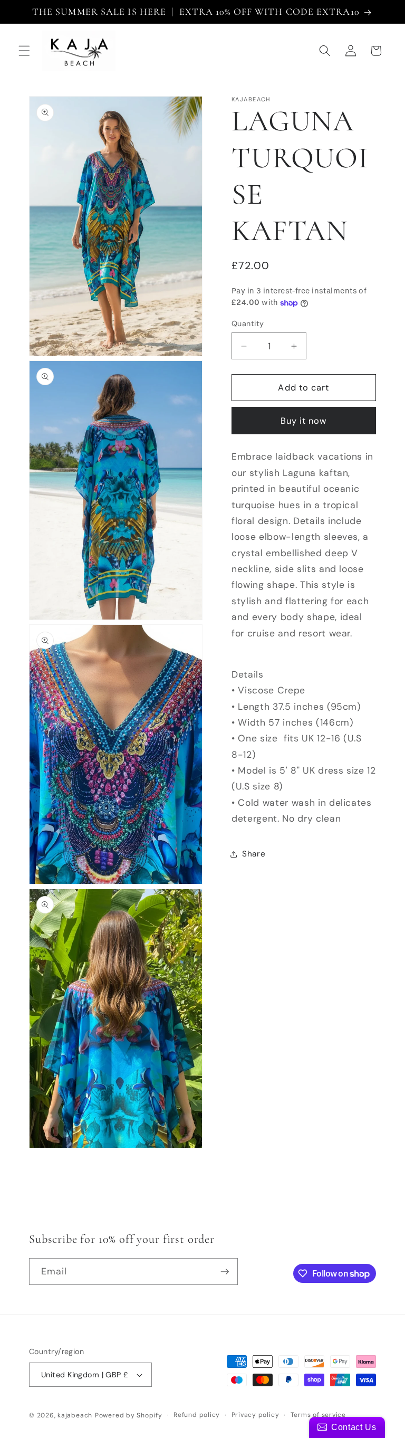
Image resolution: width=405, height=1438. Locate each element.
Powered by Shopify (128, 1415)
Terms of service (318, 1415)
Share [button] (253, 854)
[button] (24, 50)
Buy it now (304, 420)
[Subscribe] (224, 1271)
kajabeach (74, 1415)
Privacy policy (255, 1415)
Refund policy (196, 1415)
